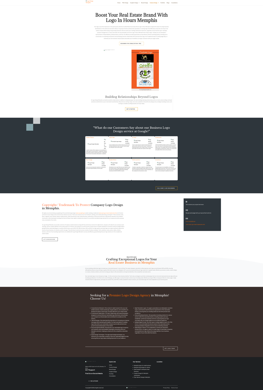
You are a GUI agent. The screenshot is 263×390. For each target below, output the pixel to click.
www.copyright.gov (80, 213)
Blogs (168, 2)
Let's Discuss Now (49, 239)
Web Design (125, 2)
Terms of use (174, 387)
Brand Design (144, 2)
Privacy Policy (166, 387)
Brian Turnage (89, 159)
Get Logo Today (170, 348)
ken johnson (158, 159)
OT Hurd (134, 137)
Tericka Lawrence (136, 159)
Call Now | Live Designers (166, 188)
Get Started (131, 109)
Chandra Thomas (90, 137)
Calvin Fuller (112, 137)
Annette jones (158, 137)
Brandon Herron (112, 159)
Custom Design (153, 2)
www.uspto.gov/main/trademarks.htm (108, 213)
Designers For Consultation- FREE (130, 43)
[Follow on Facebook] (95, 377)
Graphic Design (134, 2)
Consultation (174, 2)
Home (118, 2)
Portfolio (162, 2)
